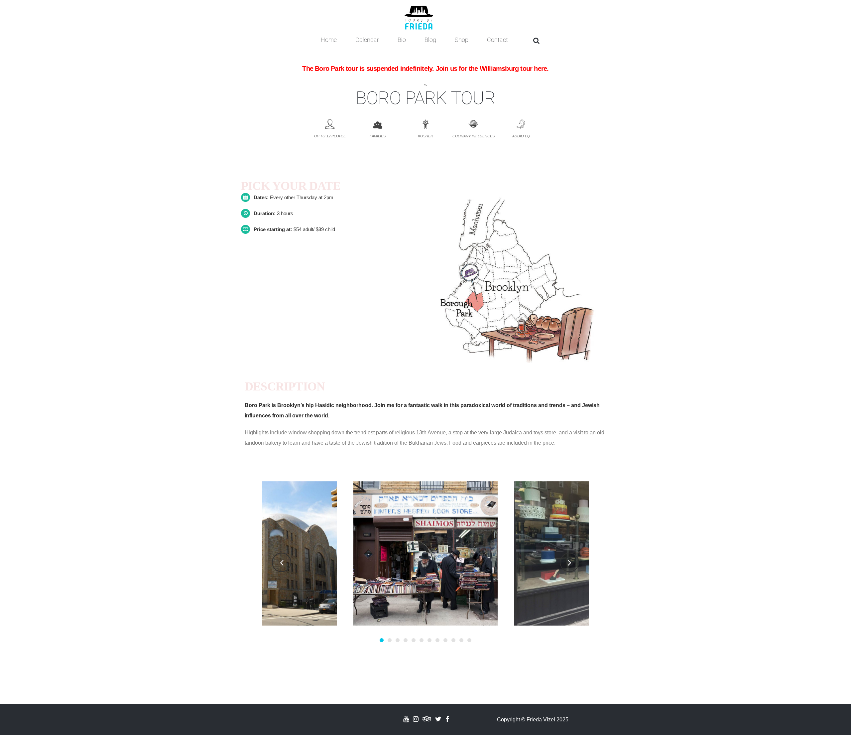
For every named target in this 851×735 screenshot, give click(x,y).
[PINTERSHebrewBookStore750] (425, 553)
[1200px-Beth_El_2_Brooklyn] (264, 553)
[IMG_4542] (586, 553)
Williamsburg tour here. (514, 68)
